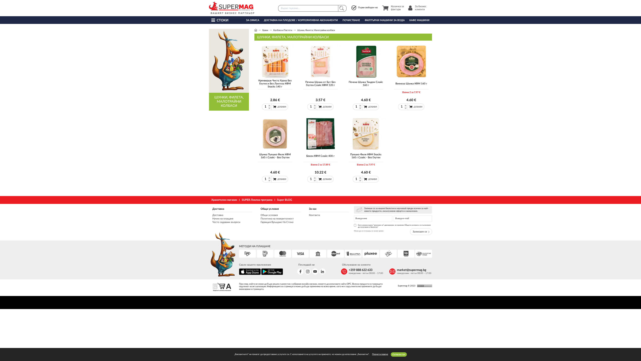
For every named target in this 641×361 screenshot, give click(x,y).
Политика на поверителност (277, 218)
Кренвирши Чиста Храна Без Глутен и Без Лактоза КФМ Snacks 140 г (275, 83)
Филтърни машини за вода (385, 20)
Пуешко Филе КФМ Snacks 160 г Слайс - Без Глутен (365, 156)
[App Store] (250, 274)
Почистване (351, 20)
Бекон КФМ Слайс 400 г (320, 156)
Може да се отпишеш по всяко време (368, 231)
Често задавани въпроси (226, 222)
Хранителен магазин (224, 200)
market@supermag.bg (411, 270)
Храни (265, 30)
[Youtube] (315, 271)
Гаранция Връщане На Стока (277, 222)
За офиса (252, 20)
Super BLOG (284, 200)
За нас (313, 209)
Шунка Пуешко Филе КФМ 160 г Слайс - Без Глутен (275, 156)
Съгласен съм (398, 354)
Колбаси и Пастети (282, 30)
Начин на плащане (222, 218)
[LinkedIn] (322, 271)
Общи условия (270, 209)
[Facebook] (300, 271)
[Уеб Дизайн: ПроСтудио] (423, 286)
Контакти (314, 215)
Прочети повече (380, 354)
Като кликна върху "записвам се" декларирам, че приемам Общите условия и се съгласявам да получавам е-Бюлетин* (394, 226)
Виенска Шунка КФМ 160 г (411, 83)
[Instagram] (308, 271)
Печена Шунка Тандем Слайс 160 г (366, 83)
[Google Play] (272, 274)
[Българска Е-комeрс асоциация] (222, 287)
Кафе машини (419, 20)
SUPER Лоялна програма (257, 200)
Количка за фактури (397, 8)
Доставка (218, 209)
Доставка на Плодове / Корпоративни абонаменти (301, 20)
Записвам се (420, 231)
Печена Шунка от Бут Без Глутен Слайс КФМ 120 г (320, 83)
